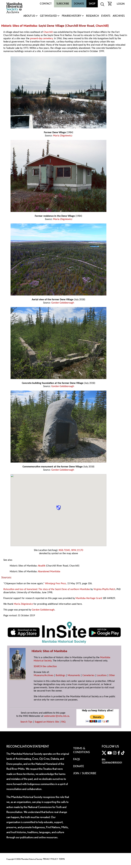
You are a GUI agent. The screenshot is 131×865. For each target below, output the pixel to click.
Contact (46, 3)
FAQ (63, 722)
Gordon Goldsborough (62, 303)
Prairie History (71, 16)
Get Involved (48, 16)
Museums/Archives (43, 675)
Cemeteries (88, 675)
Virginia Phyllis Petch (104, 589)
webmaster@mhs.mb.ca (56, 716)
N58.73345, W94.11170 (71, 550)
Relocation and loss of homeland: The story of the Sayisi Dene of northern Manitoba (46, 589)
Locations (102, 675)
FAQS (76, 759)
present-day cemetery (41, 38)
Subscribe (62, 3)
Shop (92, 3)
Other (112, 675)
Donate (79, 3)
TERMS (62, 859)
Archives (119, 16)
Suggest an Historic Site (47, 722)
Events (105, 16)
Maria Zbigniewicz (62, 135)
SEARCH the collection (45, 666)
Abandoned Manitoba (49, 571)
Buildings (60, 675)
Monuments (74, 675)
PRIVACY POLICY (50, 859)
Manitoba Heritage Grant (89, 598)
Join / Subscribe (84, 773)
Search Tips (26, 722)
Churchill (102, 26)
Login (121, 3)
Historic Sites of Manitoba (19, 26)
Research (92, 16)
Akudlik (41, 566)
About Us (29, 16)
